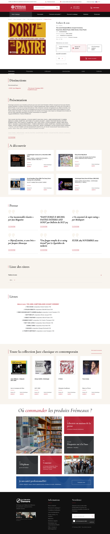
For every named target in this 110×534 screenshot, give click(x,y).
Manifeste (85, 14)
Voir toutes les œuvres (96, 350)
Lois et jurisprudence (53, 512)
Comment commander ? (55, 14)
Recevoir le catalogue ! (54, 508)
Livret (83, 71)
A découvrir (48, 71)
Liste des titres (66, 71)
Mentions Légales (53, 520)
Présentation (29, 71)
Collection (99, 71)
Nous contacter (52, 505)
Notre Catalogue (16, 14)
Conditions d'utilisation (54, 510)
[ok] (92, 516)
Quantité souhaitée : (61, 53)
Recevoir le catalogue (72, 14)
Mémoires (50, 518)
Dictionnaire (97, 14)
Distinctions (11, 71)
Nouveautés (40, 14)
